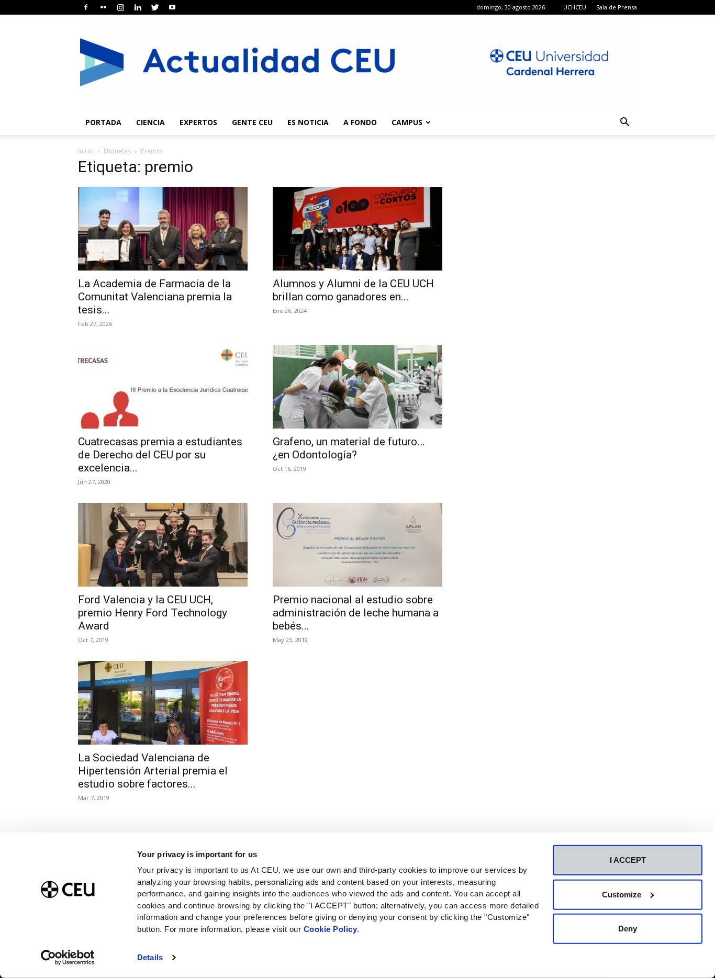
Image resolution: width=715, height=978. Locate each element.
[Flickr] (103, 7)
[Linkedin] (138, 7)
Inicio (86, 151)
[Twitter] (155, 7)
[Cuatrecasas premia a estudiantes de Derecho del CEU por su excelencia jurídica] (163, 387)
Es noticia (308, 122)
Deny (627, 928)
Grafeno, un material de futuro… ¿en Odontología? (348, 448)
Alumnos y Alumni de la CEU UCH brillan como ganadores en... (353, 290)
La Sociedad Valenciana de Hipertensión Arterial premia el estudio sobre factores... (153, 770)
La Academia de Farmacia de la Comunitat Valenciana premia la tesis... (155, 296)
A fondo (360, 122)
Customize (621, 894)
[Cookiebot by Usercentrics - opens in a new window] (68, 957)
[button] (624, 123)
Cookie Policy (331, 928)
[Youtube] (172, 7)
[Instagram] (120, 7)
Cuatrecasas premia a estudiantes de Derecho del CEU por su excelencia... (160, 454)
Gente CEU (252, 122)
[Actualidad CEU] (357, 62)
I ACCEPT (628, 860)
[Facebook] (86, 7)
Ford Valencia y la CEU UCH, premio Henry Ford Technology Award (152, 612)
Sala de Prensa (616, 7)
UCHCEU (574, 7)
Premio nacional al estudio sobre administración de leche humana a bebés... (356, 612)
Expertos (198, 122)
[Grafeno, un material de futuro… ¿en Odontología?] (357, 387)
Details (150, 957)
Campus (407, 122)
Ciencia (150, 122)
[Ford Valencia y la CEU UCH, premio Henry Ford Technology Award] (163, 545)
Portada (103, 122)
